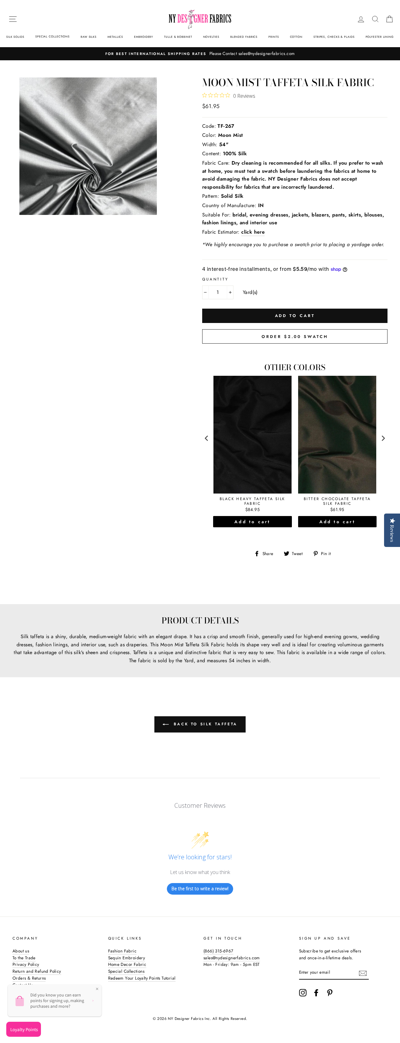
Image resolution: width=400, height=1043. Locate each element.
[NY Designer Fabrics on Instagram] (303, 992)
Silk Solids (15, 37)
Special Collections (52, 36)
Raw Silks (89, 37)
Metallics (115, 37)
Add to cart (252, 522)
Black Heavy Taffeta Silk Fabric (252, 501)
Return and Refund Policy (36, 971)
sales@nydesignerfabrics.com (231, 958)
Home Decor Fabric (127, 964)
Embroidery (143, 37)
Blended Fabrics (244, 37)
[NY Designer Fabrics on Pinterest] (329, 992)
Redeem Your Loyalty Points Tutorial (142, 978)
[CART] (389, 19)
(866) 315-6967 (218, 951)
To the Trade (24, 958)
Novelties (211, 37)
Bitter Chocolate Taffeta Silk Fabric (337, 501)
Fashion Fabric (122, 951)
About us (20, 951)
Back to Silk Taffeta (204, 724)
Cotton (296, 37)
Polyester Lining (380, 37)
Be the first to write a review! (200, 889)
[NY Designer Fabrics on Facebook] (316, 992)
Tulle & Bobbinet (178, 37)
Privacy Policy (25, 964)
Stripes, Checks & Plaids (334, 37)
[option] (200, 53)
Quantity (215, 279)
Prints (273, 37)
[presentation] (206, 438)
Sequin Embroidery (126, 958)
